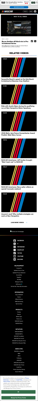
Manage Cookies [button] (19, 281)
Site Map (19, 279)
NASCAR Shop (19, 323)
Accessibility (19, 275)
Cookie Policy (19, 380)
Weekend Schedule (19, 7)
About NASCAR (19, 294)
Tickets (25, 11)
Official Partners (19, 299)
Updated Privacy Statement (19, 272)
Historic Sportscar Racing (19, 369)
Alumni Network (19, 371)
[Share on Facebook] (32, 41)
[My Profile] (35, 11)
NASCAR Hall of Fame (19, 365)
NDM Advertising (19, 301)
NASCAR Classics (19, 321)
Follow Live (19, 318)
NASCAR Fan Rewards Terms (19, 340)
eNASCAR (19, 360)
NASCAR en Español (19, 351)
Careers (19, 297)
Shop (31, 11)
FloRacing (19, 358)
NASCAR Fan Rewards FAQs (19, 343)
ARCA (19, 355)
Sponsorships (19, 303)
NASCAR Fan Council (19, 338)
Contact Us (19, 268)
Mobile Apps (19, 316)
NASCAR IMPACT (19, 331)
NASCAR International (19, 362)
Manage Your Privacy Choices (18, 397)
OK (18, 392)
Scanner (19, 314)
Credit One (19, 367)
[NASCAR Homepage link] (19, 230)
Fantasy (19, 312)
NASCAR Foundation (19, 336)
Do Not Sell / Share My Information (19, 286)
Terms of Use (6, 381)
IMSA (19, 353)
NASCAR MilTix (19, 334)
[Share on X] (35, 41)
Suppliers (19, 277)
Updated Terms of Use (19, 270)
